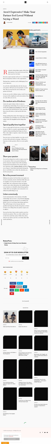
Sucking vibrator (18, 166)
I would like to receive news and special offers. (17, 261)
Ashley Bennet (10, 22)
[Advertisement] (16, 60)
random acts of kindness (15, 107)
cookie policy (11, 436)
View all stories (45, 144)
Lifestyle (13, 146)
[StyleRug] (25, 2)
